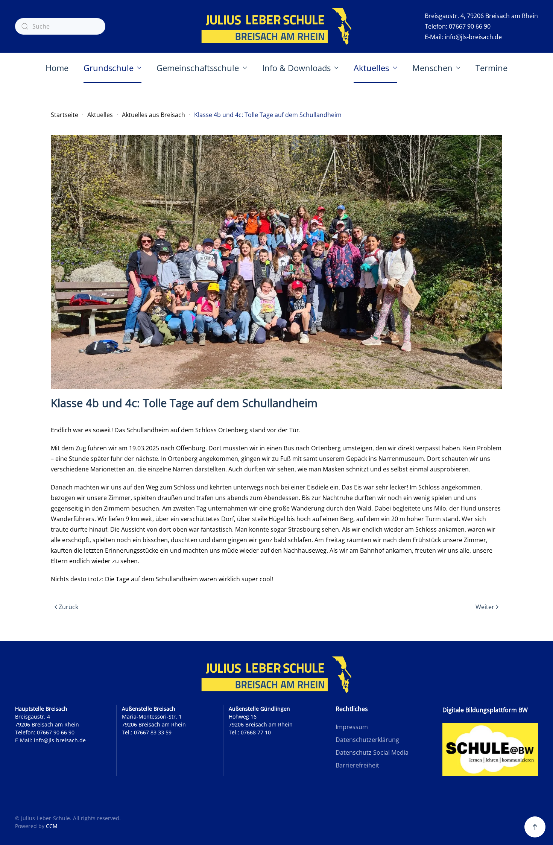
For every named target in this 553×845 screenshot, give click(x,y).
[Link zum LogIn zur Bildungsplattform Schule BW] (490, 749)
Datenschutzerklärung (367, 740)
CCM (52, 826)
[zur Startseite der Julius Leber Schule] (276, 674)
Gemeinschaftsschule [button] (197, 67)
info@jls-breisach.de (473, 37)
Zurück (68, 607)
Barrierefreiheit (357, 765)
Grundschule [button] (109, 67)
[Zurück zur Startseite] (276, 26)
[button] (534, 826)
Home (57, 67)
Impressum (352, 727)
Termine (491, 67)
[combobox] (60, 26)
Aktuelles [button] (371, 67)
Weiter (485, 607)
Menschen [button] (432, 67)
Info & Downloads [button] (296, 67)
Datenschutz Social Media (372, 752)
